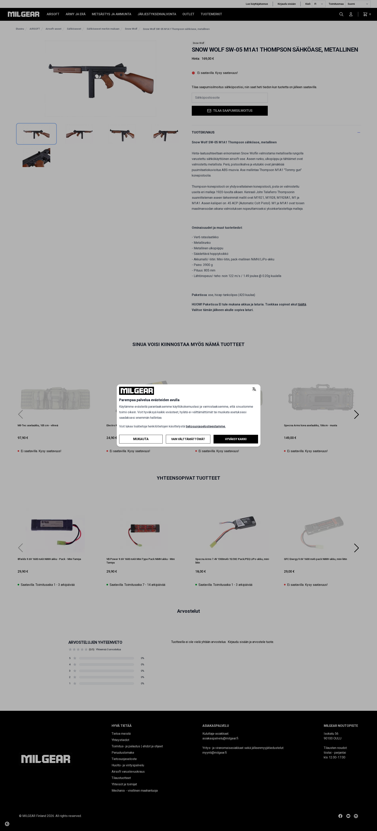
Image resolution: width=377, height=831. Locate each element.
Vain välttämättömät (188, 439)
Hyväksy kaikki (236, 439)
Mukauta (141, 439)
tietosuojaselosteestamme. (206, 426)
